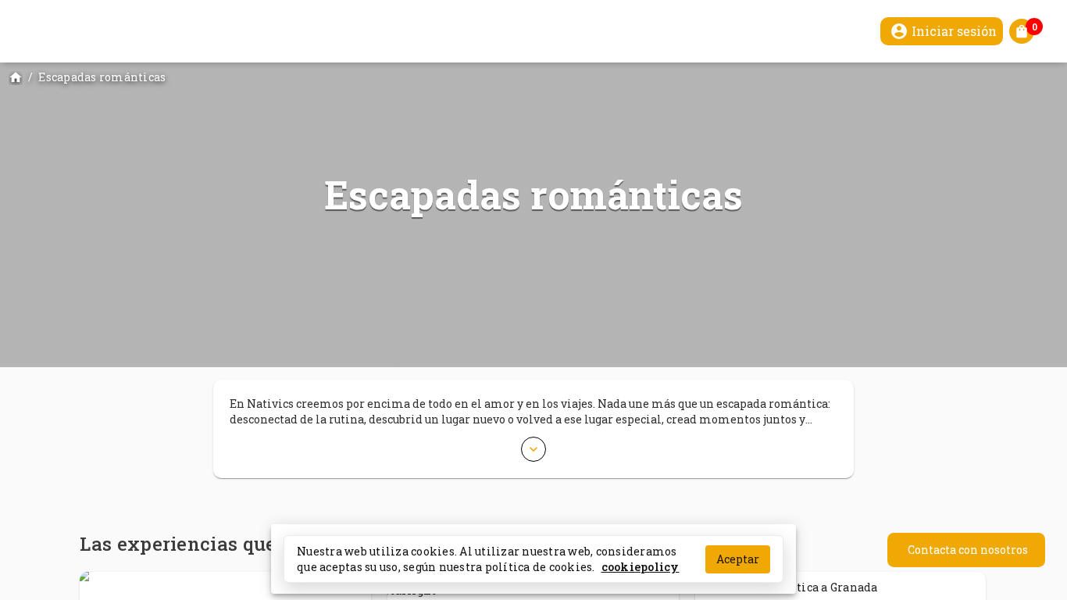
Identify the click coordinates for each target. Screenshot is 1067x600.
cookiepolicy (640, 566)
